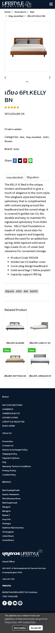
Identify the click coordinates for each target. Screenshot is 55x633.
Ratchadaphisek (11, 490)
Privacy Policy (9, 470)
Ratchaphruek (9, 502)
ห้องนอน (8, 141)
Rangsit (6, 507)
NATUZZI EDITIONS (12, 405)
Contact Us (7, 445)
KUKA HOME (8, 425)
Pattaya (6, 523)
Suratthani (8, 540)
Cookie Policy (9, 474)
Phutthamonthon (11, 498)
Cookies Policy (29, 622)
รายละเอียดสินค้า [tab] (14, 177)
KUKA (46, 137)
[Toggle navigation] (51, 4)
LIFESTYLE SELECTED (13, 421)
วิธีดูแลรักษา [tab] (33, 177)
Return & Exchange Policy (15, 449)
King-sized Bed (33, 137)
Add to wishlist (14, 129)
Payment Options (10, 458)
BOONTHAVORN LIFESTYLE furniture (19, 592)
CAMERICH (7, 409)
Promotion (7, 441)
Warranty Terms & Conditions (16, 466)
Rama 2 (6, 515)
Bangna (6, 511)
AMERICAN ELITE (11, 413)
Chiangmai (8, 531)
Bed (22, 137)
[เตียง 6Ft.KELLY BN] (27, 46)
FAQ (4, 462)
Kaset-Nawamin (10, 494)
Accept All (36, 627)
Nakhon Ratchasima (13, 527)
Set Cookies (20, 627)
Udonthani (8, 536)
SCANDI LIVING (10, 417)
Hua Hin (6, 519)
